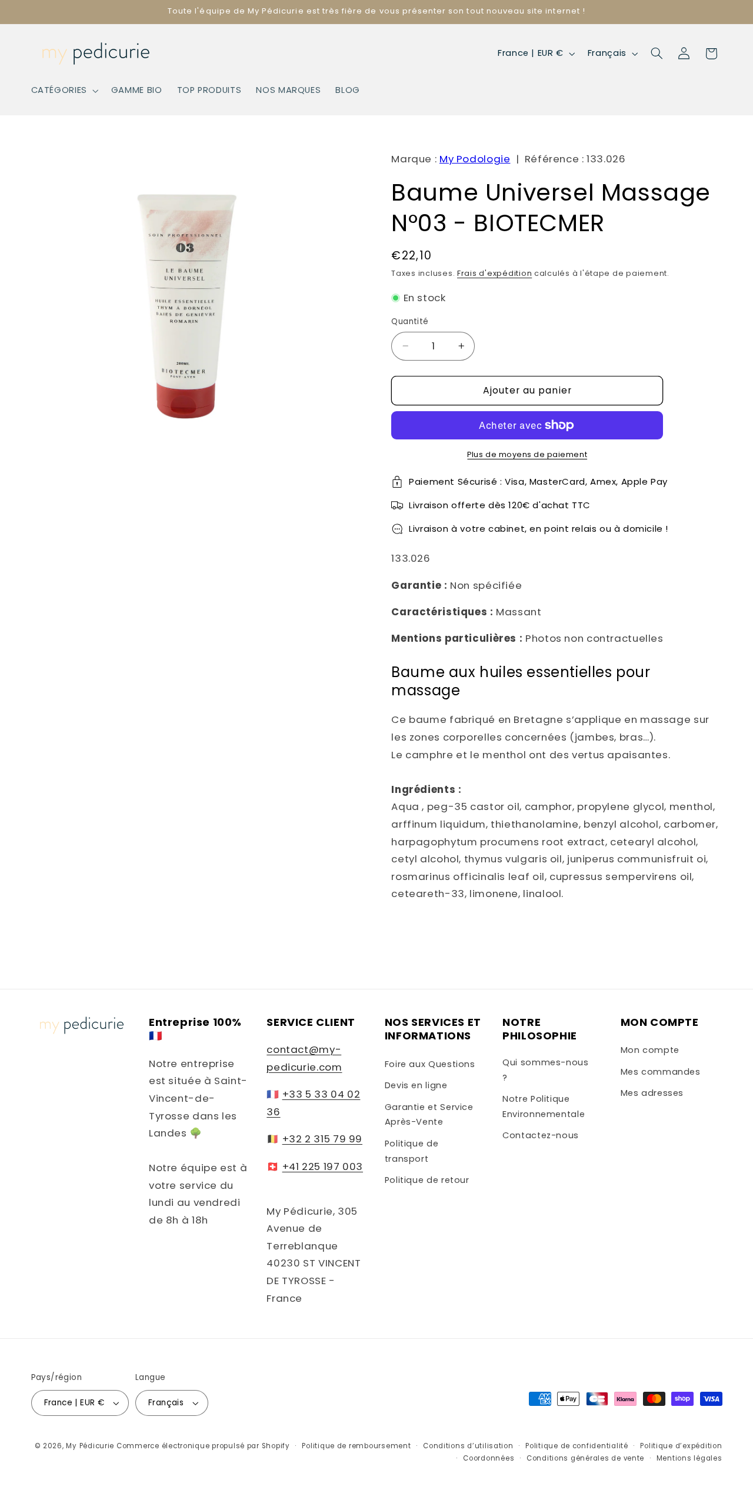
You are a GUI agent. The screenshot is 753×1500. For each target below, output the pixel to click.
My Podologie (475, 159)
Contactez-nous (540, 1135)
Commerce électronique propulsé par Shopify (203, 1446)
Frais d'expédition (494, 273)
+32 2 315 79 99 (322, 1139)
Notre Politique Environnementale (543, 1106)
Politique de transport (412, 1151)
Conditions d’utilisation (468, 1446)
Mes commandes (661, 1072)
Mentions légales (689, 1458)
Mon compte (650, 1050)
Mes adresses (652, 1093)
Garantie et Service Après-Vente (429, 1114)
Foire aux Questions (430, 1064)
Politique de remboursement (356, 1446)
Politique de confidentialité (576, 1446)
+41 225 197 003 (322, 1166)
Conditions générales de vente (585, 1458)
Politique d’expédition (681, 1446)
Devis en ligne (416, 1085)
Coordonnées (488, 1458)
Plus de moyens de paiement (527, 454)
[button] (64, 91)
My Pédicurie (90, 1446)
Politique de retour (427, 1180)
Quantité (409, 321)
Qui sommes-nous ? (545, 1070)
